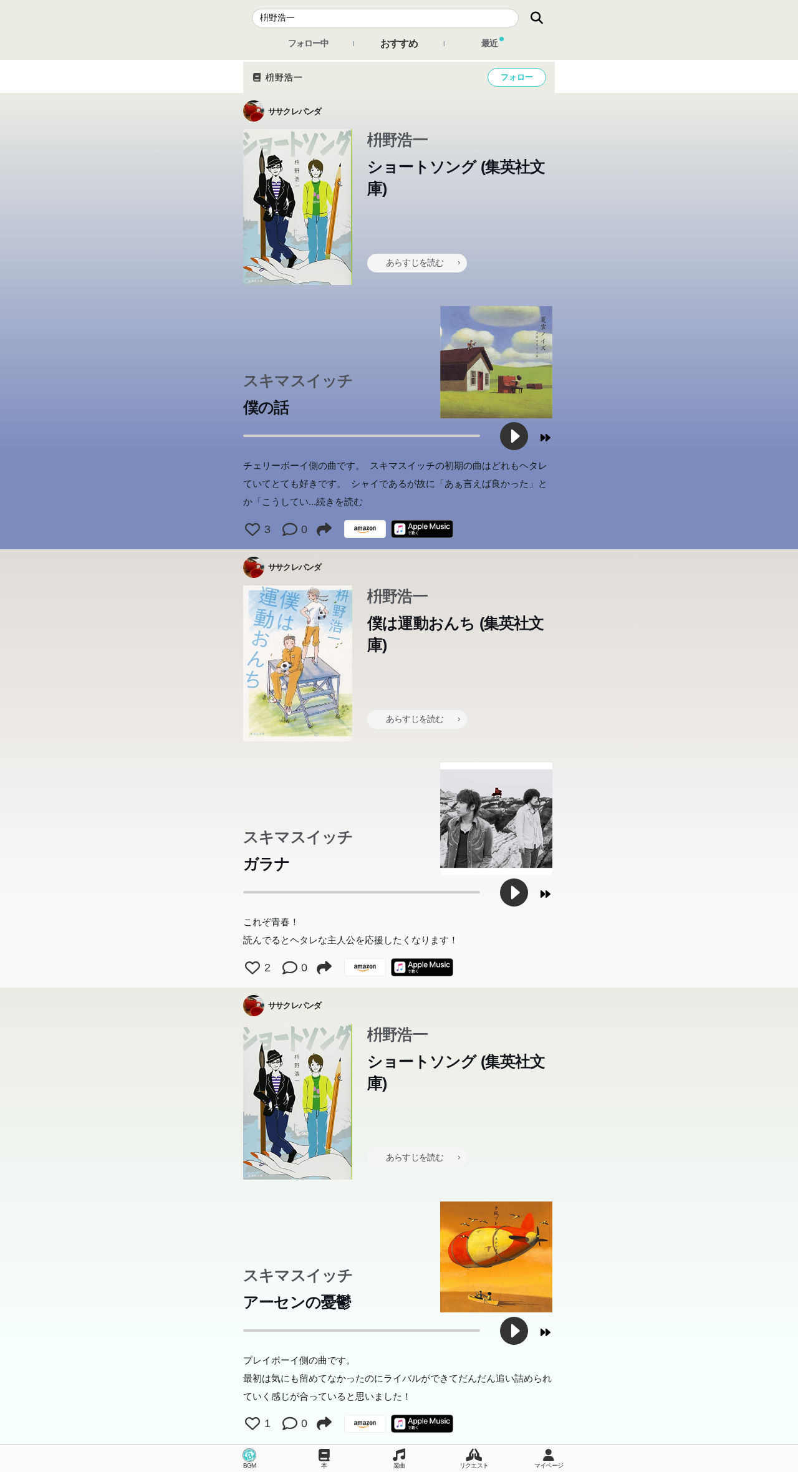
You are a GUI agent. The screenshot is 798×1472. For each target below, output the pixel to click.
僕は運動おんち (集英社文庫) (455, 633)
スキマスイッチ (298, 380)
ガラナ (267, 863)
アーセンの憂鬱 (297, 1302)
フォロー (517, 77)
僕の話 (266, 407)
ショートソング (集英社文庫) (456, 177)
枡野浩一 (283, 77)
